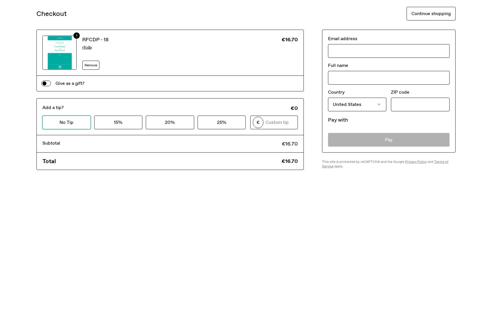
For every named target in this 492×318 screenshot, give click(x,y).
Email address (342, 38)
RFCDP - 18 (95, 39)
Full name (338, 65)
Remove (91, 65)
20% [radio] (170, 122)
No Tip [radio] (66, 122)
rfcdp (87, 47)
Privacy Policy (416, 162)
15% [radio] (118, 122)
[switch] (46, 83)
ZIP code (400, 92)
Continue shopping (431, 13)
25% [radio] (221, 122)
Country (336, 92)
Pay (389, 139)
